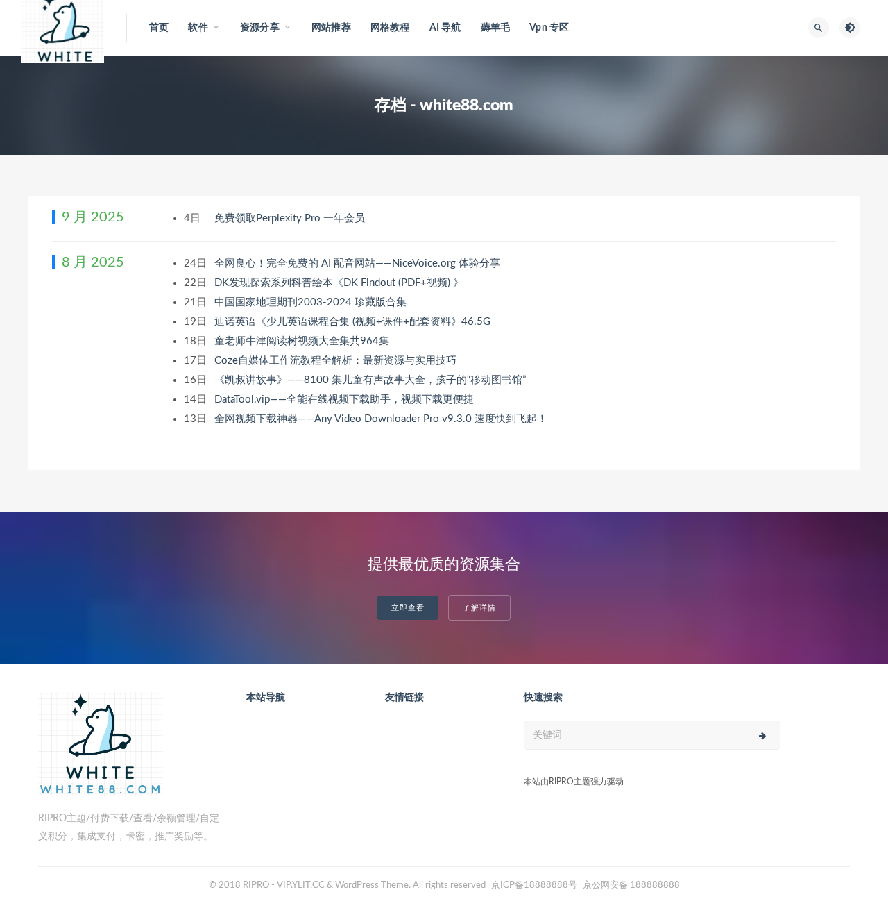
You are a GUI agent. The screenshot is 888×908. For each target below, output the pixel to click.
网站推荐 (331, 28)
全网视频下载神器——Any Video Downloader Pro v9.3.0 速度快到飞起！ (382, 419)
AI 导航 (445, 28)
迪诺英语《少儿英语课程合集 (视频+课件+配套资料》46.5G (353, 322)
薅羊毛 (496, 28)
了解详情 (479, 608)
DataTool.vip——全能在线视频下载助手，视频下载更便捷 (345, 399)
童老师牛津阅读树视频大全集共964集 (303, 341)
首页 (159, 28)
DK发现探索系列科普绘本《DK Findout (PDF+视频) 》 (340, 283)
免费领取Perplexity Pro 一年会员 (291, 218)
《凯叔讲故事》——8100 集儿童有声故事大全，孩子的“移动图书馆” (371, 380)
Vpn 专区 (549, 28)
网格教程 (390, 28)
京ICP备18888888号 (535, 885)
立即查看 (408, 608)
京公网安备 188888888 (631, 885)
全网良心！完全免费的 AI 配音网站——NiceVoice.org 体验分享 (358, 263)
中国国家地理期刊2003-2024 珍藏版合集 (311, 302)
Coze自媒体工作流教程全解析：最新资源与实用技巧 (336, 360)
